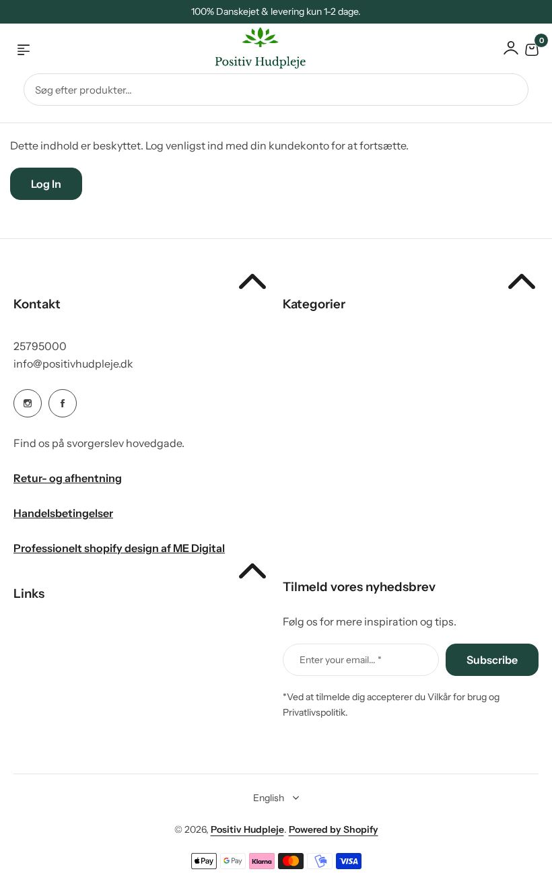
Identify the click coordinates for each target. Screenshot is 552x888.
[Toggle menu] (23, 50)
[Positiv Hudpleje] (250, 50)
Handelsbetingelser (63, 513)
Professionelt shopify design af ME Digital (119, 548)
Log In (46, 184)
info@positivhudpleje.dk (73, 363)
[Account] (510, 47)
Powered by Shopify (333, 829)
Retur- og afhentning (67, 478)
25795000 (40, 346)
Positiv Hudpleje (247, 829)
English (268, 798)
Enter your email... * (341, 660)
